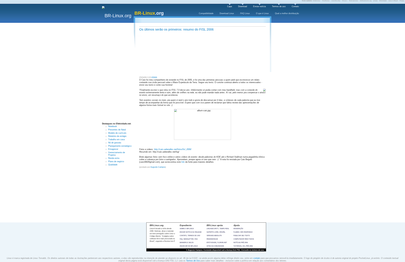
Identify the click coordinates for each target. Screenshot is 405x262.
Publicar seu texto (242, 235)
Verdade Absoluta (214, 235)
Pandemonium (212, 239)
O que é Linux (262, 13)
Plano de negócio (116, 161)
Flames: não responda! (243, 232)
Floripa (402, 1)
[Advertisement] (118, 73)
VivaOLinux (326, 1)
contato (256, 258)
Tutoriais (238, 246)
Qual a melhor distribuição (287, 13)
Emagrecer (113, 149)
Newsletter (189, 239)
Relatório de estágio (117, 136)
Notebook (112, 126)
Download (242, 6)
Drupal (222, 232)
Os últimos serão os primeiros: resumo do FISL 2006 (176, 29)
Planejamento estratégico (119, 146)
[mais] (375, 1)
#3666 (154, 77)
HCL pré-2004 (248, 246)
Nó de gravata (114, 142)
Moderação (238, 228)
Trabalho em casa (116, 139)
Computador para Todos (244, 239)
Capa (229, 6)
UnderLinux (316, 1)
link (183, 162)
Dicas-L (344, 1)
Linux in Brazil (393, 1)
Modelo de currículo (117, 133)
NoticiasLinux (353, 1)
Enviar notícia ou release (191, 232)
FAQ (181, 239)
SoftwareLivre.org (365, 1)
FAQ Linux (245, 13)
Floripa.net (222, 242)
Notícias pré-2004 (241, 242)
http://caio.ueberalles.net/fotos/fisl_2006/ (172, 149)
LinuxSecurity (335, 1)
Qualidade (112, 164)
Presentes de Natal (117, 129)
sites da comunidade (215, 246)
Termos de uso (279, 6)
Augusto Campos (157, 167)
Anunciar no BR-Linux (189, 246)
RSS (196, 239)
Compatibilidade (206, 13)
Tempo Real (224, 228)
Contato (295, 6)
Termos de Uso (193, 260)
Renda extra (113, 158)
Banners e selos (186, 242)
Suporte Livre (212, 232)
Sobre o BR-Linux (187, 228)
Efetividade (383, 1)
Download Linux (227, 13)
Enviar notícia (259, 6)
